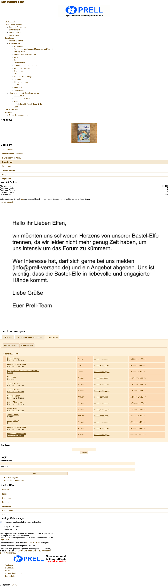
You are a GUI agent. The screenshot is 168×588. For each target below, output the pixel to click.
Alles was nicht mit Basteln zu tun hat (24, 93)
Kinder (16, 101)
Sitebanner (6, 498)
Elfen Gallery (7, 510)
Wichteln (17, 79)
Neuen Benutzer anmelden (14, 480)
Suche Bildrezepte (14, 402)
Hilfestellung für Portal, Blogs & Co (28, 104)
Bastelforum (9, 38)
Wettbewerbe (7, 166)
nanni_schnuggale (101, 359)
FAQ (4, 174)
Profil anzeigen (27, 345)
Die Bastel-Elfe (12, 2)
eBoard (10, 202)
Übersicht (9, 337)
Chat (16, 107)
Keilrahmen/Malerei (22, 68)
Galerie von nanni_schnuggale (30, 337)
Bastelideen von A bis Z (11, 158)
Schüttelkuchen (13, 358)
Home (2, 202)
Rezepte (5, 490)
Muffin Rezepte (13, 408)
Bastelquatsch (19, 52)
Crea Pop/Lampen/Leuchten (25, 66)
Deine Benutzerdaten (13, 24)
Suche (5, 515)
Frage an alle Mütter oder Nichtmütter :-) (23, 371)
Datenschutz (10, 576)
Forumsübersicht (11, 345)
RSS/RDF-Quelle (33, 543)
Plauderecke (19, 96)
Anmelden (9, 112)
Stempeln (17, 60)
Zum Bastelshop (11, 110)
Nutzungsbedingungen (14, 573)
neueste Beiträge (16, 41)
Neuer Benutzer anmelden (20, 115)
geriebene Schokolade (16, 364)
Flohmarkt (18, 88)
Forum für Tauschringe (23, 77)
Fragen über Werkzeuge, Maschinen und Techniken (35, 49)
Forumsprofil (53, 337)
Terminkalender (8, 170)
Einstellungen (14, 30)
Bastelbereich (14, 44)
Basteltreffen (19, 90)
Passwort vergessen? (12, 478)
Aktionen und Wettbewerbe (25, 55)
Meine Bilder (14, 35)
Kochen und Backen (22, 99)
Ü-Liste (17, 85)
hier (22, 199)
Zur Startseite (10, 22)
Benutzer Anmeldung (17, 27)
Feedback (6, 502)
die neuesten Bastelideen (12, 154)
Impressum (6, 179)
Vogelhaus (11, 377)
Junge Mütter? (13, 415)
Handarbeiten (19, 63)
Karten (16, 57)
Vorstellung (18, 46)
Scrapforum (18, 71)
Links (4, 494)
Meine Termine (15, 33)
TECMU (14, 585)
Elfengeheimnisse (21, 82)
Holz (15, 74)
